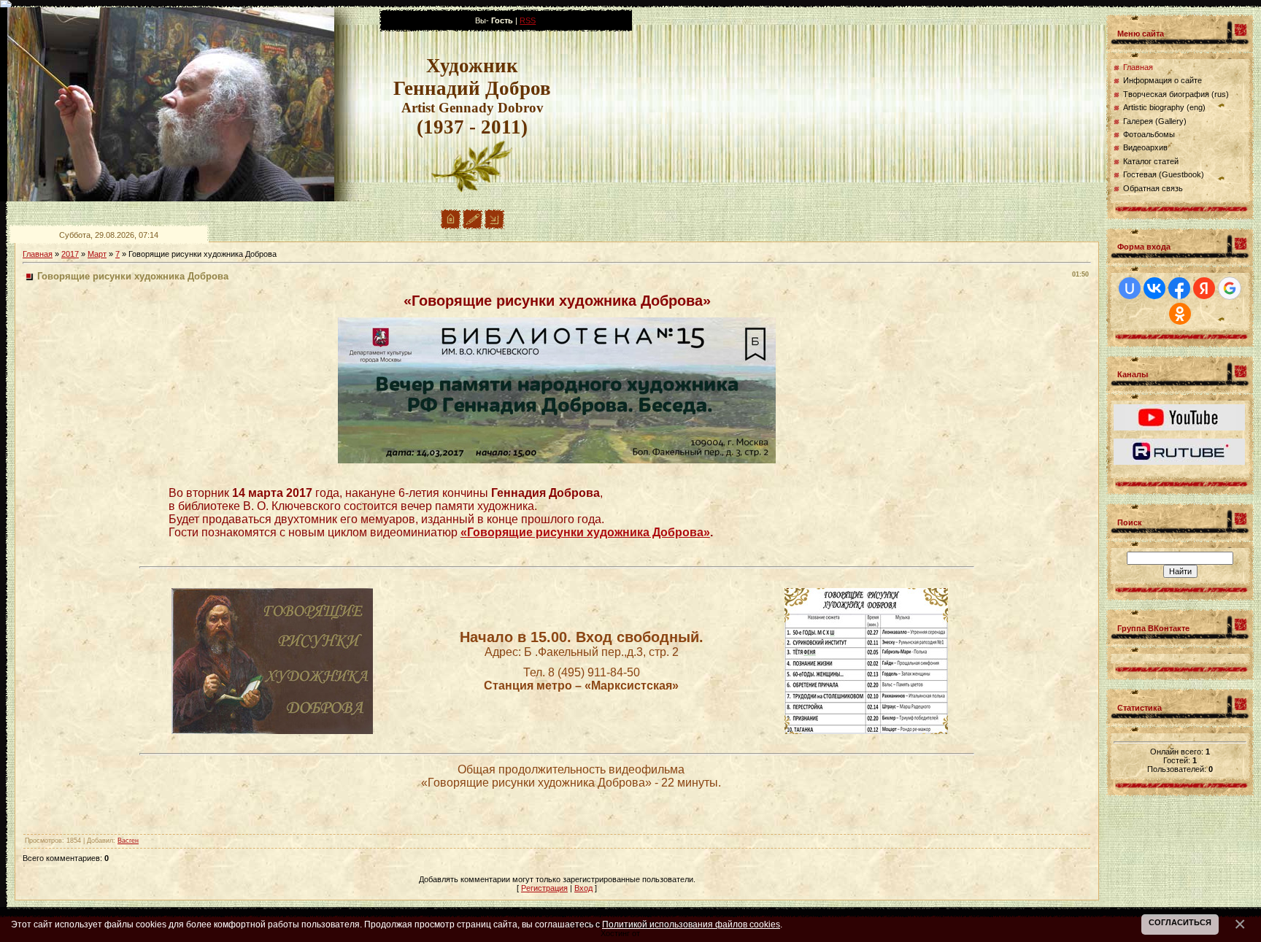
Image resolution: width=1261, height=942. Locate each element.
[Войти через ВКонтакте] (1154, 288)
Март (97, 254)
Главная (38, 254)
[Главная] (450, 226)
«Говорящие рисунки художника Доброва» (585, 532)
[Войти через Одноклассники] (1180, 314)
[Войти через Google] (1229, 288)
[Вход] (494, 226)
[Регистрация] (472, 226)
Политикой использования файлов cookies (691, 924)
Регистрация (544, 888)
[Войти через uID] (1130, 288)
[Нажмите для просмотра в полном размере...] (557, 460)
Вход (583, 888)
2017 (70, 254)
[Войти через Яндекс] (1204, 288)
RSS (528, 20)
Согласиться (1180, 922)
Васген (128, 840)
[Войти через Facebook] (1179, 288)
